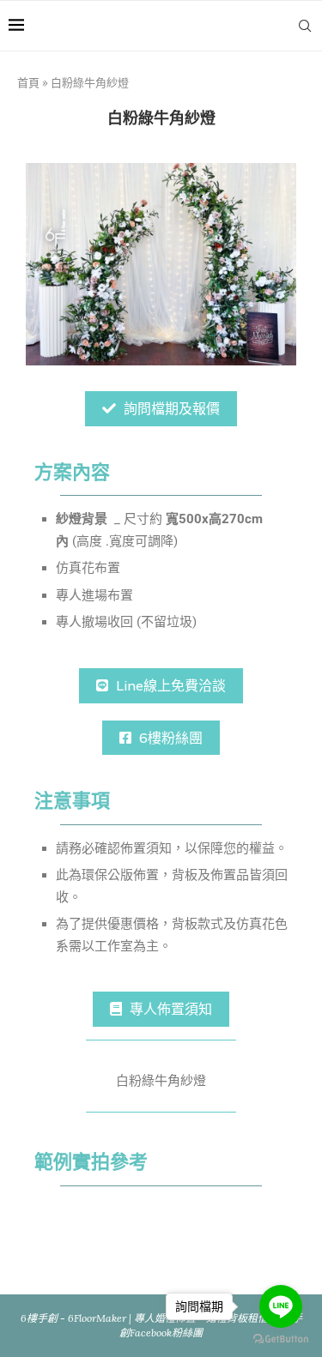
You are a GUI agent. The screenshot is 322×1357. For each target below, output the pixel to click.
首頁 (28, 82)
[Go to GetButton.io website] (280, 1339)
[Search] (304, 26)
